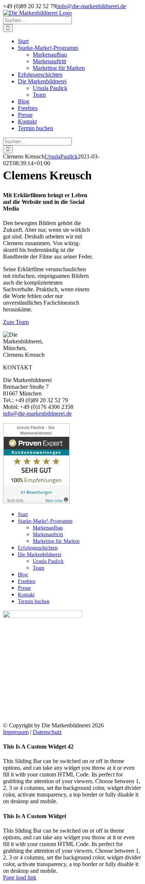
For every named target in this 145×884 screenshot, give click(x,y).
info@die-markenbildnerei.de (91, 6)
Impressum (16, 732)
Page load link (19, 877)
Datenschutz (47, 732)
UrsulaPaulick (61, 156)
